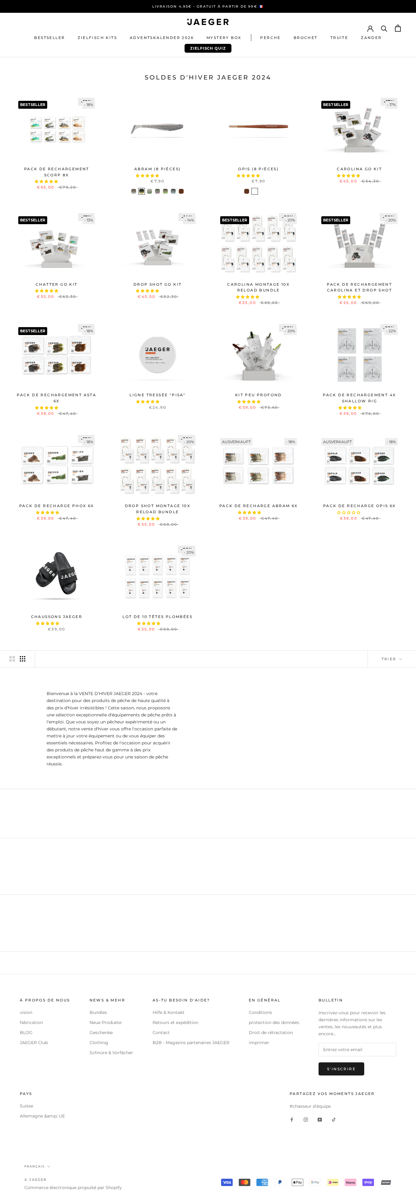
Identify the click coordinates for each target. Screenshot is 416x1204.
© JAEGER (35, 1180)
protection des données (274, 1022)
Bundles (98, 1012)
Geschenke (101, 1032)
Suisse (26, 1106)
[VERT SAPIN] (262, 191)
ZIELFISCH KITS (97, 37)
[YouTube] (320, 1119)
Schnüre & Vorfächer (111, 1052)
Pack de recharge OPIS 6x (359, 505)
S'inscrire (341, 1069)
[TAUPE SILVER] (133, 191)
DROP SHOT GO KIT (157, 284)
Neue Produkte (106, 1022)
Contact (161, 1032)
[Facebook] (292, 1119)
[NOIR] (254, 191)
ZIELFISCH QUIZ (205, 49)
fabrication (31, 1022)
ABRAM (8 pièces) (157, 169)
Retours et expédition (175, 1022)
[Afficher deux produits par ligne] (12, 659)
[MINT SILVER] (157, 191)
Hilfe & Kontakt (169, 1012)
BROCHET (306, 37)
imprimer (259, 1042)
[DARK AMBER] (181, 191)
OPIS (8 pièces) (258, 169)
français (34, 1166)
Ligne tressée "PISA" (157, 395)
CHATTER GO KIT (57, 284)
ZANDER (371, 37)
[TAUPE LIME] (165, 191)
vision (26, 1012)
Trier (390, 659)
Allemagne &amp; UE (42, 1116)
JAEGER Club (34, 1042)
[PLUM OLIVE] (149, 191)
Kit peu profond (258, 395)
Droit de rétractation (271, 1032)
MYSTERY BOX (223, 37)
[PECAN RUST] (173, 191)
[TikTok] (334, 1119)
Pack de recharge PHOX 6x (56, 505)
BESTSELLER (49, 37)
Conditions (260, 1012)
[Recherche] (384, 28)
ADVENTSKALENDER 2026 (162, 37)
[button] (47, 181)
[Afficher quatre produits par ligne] (22, 659)
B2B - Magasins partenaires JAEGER (191, 1042)
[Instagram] (306, 1119)
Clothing (99, 1042)
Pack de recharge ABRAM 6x (258, 505)
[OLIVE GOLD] (141, 191)
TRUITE (339, 37)
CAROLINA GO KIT (359, 169)
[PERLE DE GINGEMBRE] (270, 191)
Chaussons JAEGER (56, 616)
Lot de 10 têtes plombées (157, 616)
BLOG (26, 1032)
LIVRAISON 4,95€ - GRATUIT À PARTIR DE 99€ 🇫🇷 (208, 6)
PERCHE (270, 37)
